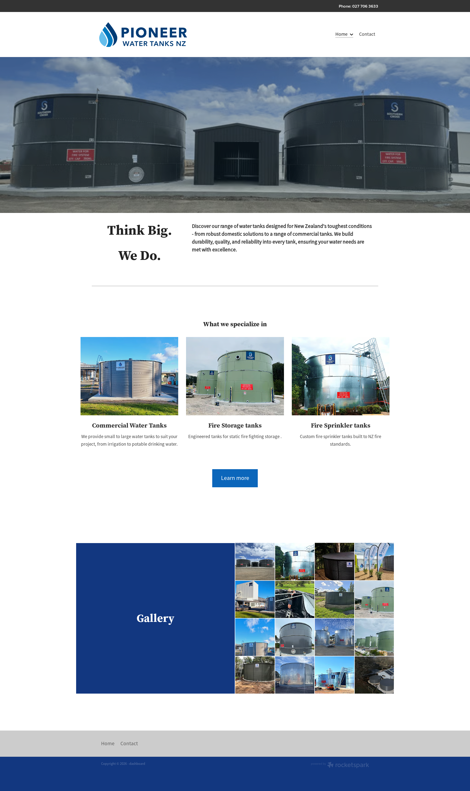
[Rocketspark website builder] (340, 765)
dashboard (137, 763)
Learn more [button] (235, 478)
